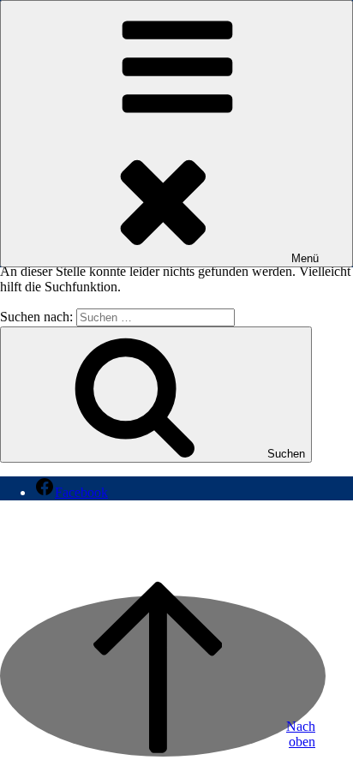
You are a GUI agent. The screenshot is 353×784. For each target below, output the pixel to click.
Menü (305, 258)
